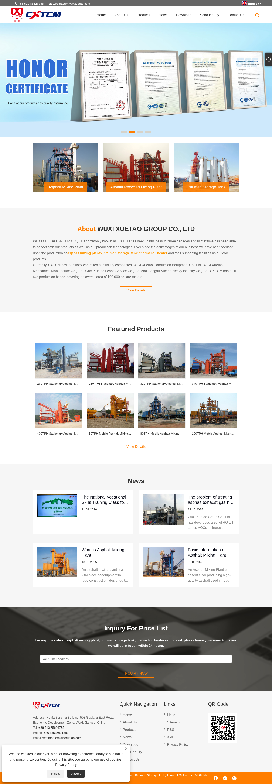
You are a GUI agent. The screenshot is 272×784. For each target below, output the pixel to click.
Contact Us (236, 15)
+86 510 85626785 (31, 3)
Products (143, 15)
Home (101, 15)
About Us (121, 15)
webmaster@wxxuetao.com (71, 3)
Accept (76, 773)
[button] (124, 132)
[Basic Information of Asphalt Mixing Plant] (163, 565)
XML (170, 737)
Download (183, 15)
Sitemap (173, 722)
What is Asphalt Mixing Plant (103, 552)
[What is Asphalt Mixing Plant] (57, 565)
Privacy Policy (66, 765)
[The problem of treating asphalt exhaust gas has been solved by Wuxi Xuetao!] (163, 512)
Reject (55, 773)
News (163, 15)
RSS (170, 730)
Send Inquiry (209, 15)
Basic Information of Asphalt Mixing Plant (207, 552)
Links (171, 715)
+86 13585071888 (56, 733)
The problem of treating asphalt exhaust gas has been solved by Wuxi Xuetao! (211, 500)
